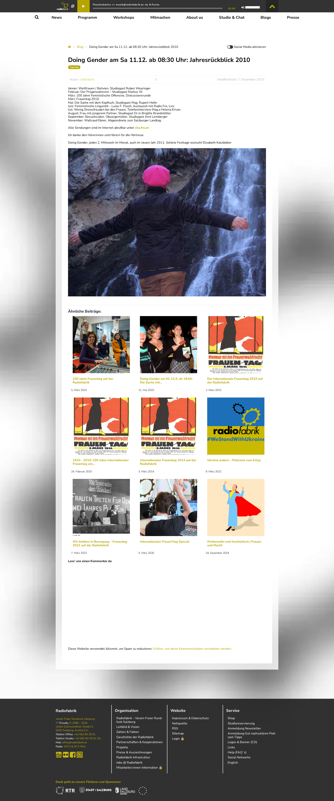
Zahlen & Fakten (127, 732)
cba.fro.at (142, 128)
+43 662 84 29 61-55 (88, 738)
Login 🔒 (178, 739)
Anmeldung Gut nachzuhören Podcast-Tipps (252, 735)
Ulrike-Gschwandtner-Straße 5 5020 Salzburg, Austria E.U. (74, 728)
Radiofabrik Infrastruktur (133, 757)
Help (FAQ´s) (237, 752)
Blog (80, 47)
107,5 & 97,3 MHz (75, 746)
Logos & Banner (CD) (242, 742)
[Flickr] (66, 755)
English (233, 762)
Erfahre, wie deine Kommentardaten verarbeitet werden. (192, 649)
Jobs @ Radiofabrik (129, 762)
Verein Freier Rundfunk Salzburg (75, 719)
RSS (175, 728)
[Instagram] (80, 755)
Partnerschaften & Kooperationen (139, 742)
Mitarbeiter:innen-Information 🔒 (139, 767)
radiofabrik (86, 79)
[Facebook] (73, 755)
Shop (231, 718)
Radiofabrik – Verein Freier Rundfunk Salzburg (139, 720)
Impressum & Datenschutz (190, 718)
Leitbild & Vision (127, 727)
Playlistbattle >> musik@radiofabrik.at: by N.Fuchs (126, 4)
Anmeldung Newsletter (244, 728)
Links (231, 747)
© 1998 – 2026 (78, 723)
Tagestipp (74, 67)
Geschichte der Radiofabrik (135, 737)
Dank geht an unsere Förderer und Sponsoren (88, 782)
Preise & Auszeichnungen (134, 752)
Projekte (122, 747)
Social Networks (239, 757)
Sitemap (178, 733)
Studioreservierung (241, 723)
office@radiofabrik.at (74, 742)
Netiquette (179, 723)
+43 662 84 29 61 (84, 734)
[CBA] (59, 755)
